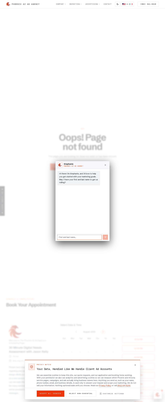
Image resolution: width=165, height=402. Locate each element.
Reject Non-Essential (81, 393)
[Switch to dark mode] (117, 4)
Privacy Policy (105, 385)
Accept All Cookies (50, 393)
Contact (108, 4)
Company (60, 4)
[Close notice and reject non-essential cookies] (135, 365)
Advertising (91, 4)
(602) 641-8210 (148, 4)
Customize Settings (113, 394)
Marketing (75, 4)
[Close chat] (105, 165)
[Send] (105, 237)
